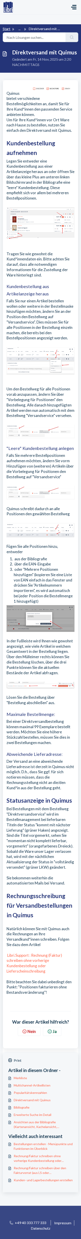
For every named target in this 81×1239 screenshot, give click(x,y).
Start (6, 29)
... (19, 29)
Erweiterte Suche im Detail (32, 1115)
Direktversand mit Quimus (32, 1100)
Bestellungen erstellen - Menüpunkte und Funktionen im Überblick (43, 1146)
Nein (31, 1031)
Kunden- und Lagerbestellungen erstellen (43, 1180)
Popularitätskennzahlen (30, 1093)
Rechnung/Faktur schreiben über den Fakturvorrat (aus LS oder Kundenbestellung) (40, 1170)
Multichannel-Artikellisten (32, 1085)
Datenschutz (40, 1228)
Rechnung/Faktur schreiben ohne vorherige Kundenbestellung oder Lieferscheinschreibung (37, 1158)
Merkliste (20, 1078)
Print (17, 1060)
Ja (55, 1031)
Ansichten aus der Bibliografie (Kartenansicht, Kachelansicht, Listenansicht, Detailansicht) (35, 1124)
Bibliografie (21, 1107)
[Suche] (71, 37)
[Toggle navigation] (73, 7)
